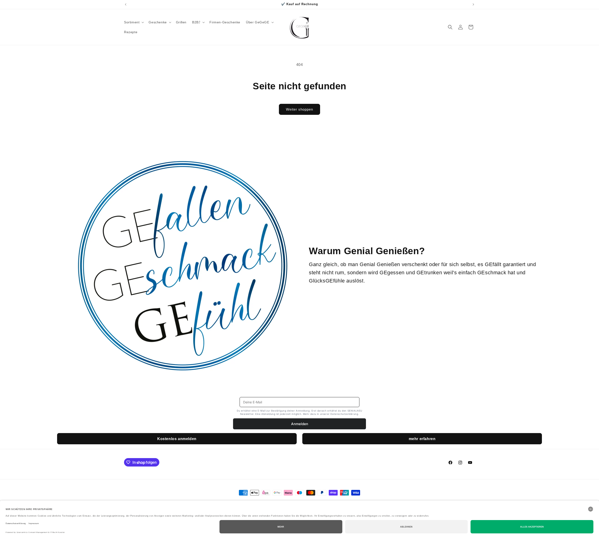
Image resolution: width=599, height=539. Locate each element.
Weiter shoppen (299, 109)
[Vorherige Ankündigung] (126, 4)
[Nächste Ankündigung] (473, 4)
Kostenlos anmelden (177, 439)
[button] (133, 22)
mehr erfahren (422, 439)
